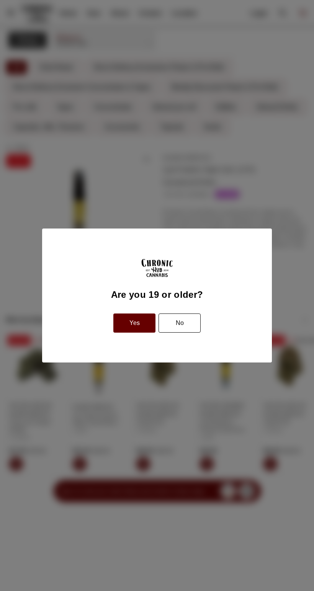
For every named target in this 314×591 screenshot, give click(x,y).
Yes (134, 323)
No (180, 323)
